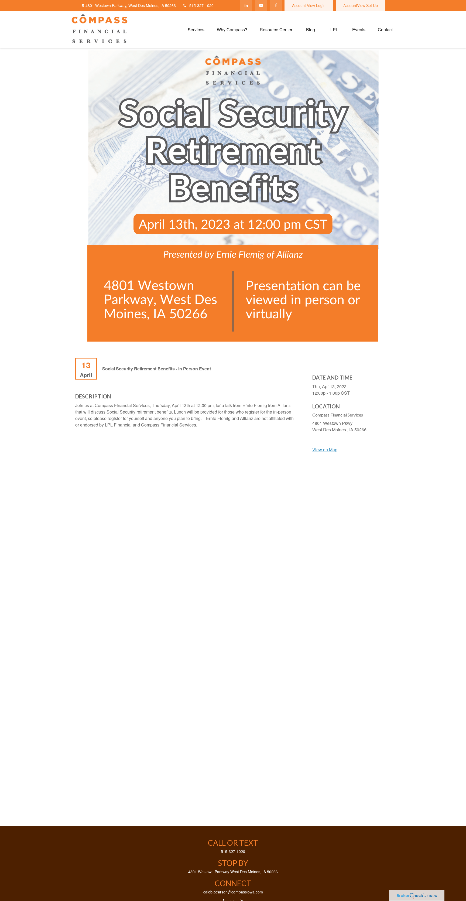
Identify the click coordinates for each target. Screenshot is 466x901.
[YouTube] (261, 5)
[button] (196, 29)
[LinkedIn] (246, 5)
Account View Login (308, 5)
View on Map (324, 449)
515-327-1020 (201, 5)
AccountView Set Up (360, 5)
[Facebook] (276, 5)
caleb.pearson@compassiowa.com (233, 892)
